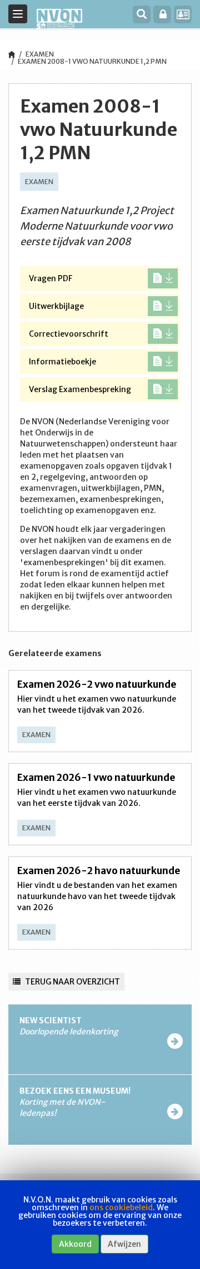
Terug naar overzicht (71, 982)
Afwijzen (124, 1244)
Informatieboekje (62, 362)
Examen (40, 54)
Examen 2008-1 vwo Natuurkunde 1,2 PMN (92, 61)
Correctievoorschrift (68, 334)
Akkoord (75, 1244)
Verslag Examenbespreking (80, 389)
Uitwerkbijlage (56, 306)
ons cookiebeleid (121, 1207)
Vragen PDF (50, 278)
